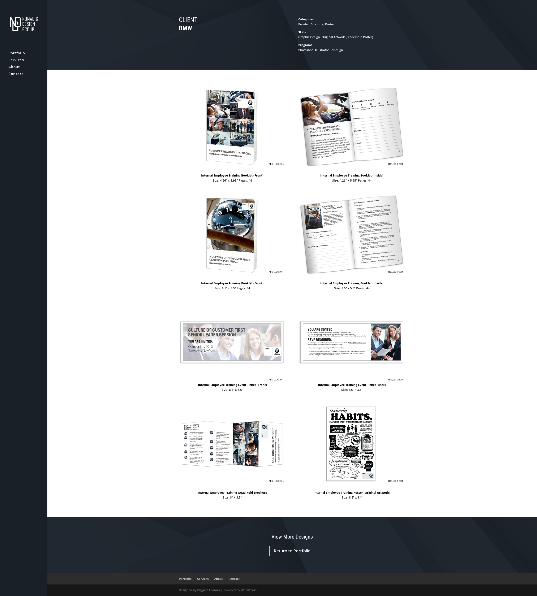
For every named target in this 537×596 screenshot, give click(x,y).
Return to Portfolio (292, 551)
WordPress (249, 590)
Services (16, 60)
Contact (15, 74)
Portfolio (16, 53)
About (14, 67)
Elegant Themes (208, 590)
